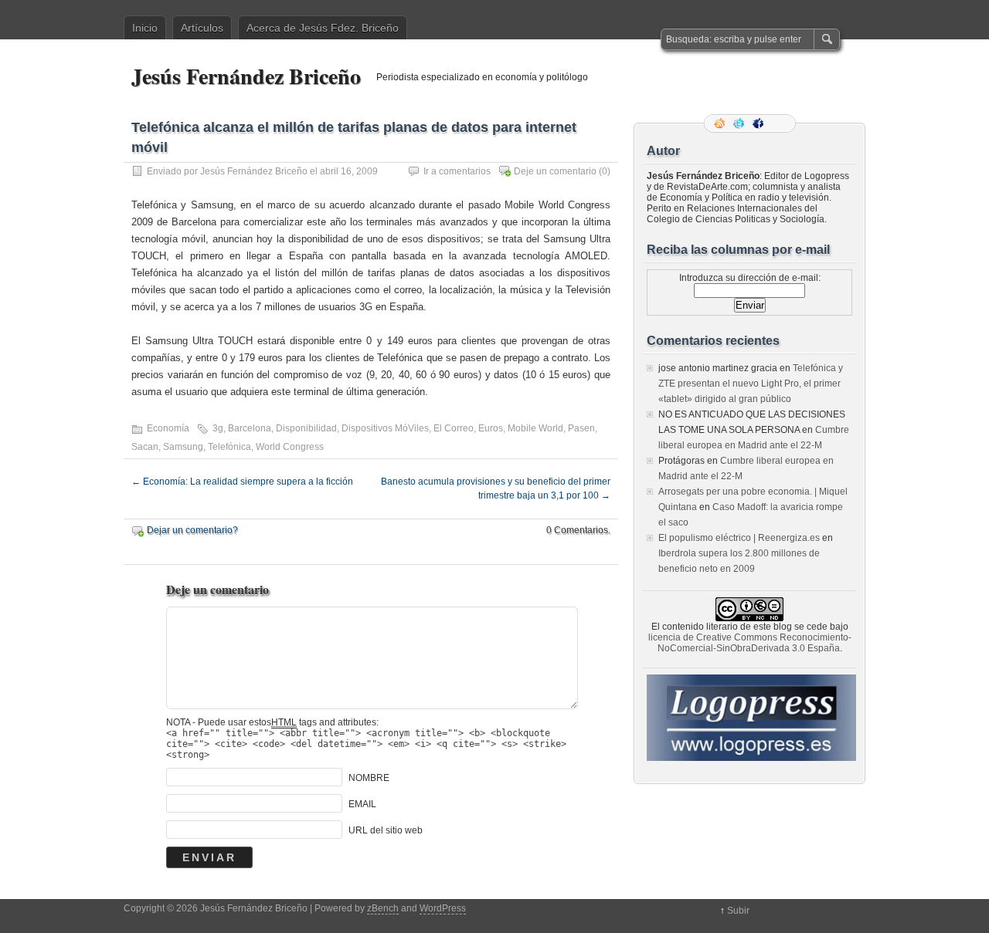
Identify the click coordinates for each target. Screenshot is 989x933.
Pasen (581, 428)
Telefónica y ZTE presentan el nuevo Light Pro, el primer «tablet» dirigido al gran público (750, 383)
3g (217, 428)
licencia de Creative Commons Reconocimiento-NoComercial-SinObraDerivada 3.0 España (749, 643)
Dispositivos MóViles (385, 428)
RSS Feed (721, 123)
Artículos (202, 28)
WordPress (443, 908)
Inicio (145, 28)
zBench (383, 908)
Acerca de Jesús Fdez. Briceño (322, 28)
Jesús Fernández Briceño (246, 76)
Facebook (759, 123)
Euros (490, 428)
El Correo (453, 428)
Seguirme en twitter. (740, 123)
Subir (738, 910)
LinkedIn (779, 123)
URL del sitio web (385, 830)
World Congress (290, 446)
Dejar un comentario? (192, 530)
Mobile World (535, 428)
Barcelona (249, 428)
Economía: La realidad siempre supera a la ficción (242, 481)
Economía (168, 428)
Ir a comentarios (457, 171)
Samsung (183, 446)
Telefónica (229, 446)
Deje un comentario (555, 171)
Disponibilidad (306, 428)
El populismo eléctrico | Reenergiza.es (739, 537)
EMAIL (362, 804)
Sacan (144, 446)
